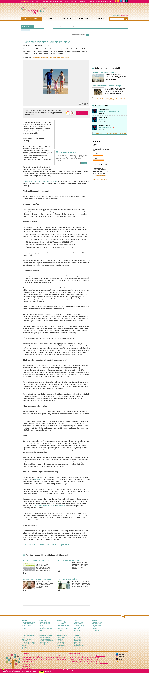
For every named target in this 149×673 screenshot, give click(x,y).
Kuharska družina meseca (64, 644)
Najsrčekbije (60, 639)
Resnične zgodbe (27, 627)
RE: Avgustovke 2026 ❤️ (106, 127)
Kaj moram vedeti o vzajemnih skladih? (37, 579)
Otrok (101, 19)
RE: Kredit (102, 119)
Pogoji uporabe (79, 644)
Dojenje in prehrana (63, 625)
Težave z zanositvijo (28, 625)
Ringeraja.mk (104, 663)
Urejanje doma (48, 27)
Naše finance (38, 27)
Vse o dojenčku (61, 622)
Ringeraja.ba (95, 657)
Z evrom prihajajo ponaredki (68, 560)
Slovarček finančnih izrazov (72, 27)
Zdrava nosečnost (44, 624)
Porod (41, 625)
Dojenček (83, 19)
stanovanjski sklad (46, 57)
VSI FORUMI (122, 133)
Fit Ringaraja (95, 630)
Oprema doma (35, 30)
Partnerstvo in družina (45, 628)
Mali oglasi (25, 647)
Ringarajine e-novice (45, 644)
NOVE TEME (98, 133)
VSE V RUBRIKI (98, 98)
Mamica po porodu (62, 627)
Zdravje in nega (79, 625)
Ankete (24, 649)
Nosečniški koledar (45, 639)
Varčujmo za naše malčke (67, 579)
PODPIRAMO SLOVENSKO (89, 27)
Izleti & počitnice (96, 624)
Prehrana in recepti (97, 622)
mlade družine (65, 57)
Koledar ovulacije (44, 637)
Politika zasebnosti (80, 645)
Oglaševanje (78, 642)
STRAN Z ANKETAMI (100, 175)
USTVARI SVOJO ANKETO (100, 179)
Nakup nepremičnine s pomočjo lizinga (106, 86)
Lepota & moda (96, 625)
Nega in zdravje (61, 624)
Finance (66, 1)
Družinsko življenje (62, 628)
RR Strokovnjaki (62, 645)
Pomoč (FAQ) (78, 640)
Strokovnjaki (44, 1)
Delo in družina (59, 27)
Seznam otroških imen (28, 642)
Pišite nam (77, 639)
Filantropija (60, 647)
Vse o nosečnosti (44, 622)
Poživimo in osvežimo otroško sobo (105, 72)
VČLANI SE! (124, 15)
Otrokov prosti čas (79, 627)
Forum (24, 637)
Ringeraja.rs (96, 661)
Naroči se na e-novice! (78, 35)
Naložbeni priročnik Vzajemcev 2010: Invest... (36, 561)
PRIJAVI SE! (116, 15)
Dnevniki (24, 640)
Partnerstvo (102, 121)
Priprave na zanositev (28, 622)
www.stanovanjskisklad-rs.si (44, 506)
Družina (76, 628)
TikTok (120, 659)
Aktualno (24, 628)
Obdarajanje (60, 640)
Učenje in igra (78, 624)
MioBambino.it (100, 656)
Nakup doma (25, 30)
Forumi (32, 1)
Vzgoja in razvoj (79, 622)
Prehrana (59, 1)
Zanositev (102, 113)
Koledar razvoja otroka (46, 640)
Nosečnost (102, 129)
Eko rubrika (95, 628)
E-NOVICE (108, 1)
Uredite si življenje (27, 624)
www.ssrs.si (38, 479)
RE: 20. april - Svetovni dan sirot (109, 111)
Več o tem (48, 672)
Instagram (121, 656)
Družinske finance (27, 27)
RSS (120, 661)
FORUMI (122, 98)
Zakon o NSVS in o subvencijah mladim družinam (40, 181)
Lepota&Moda (82, 1)
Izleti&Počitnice (74, 1)
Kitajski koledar (44, 642)
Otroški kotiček (100, 1)
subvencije (36, 57)
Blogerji (37, 1)
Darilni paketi (52, 1)
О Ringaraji (77, 637)
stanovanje (56, 57)
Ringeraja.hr (98, 659)
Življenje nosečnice (45, 627)
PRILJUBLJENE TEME (111, 133)
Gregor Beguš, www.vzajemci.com (33, 45)
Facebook (121, 654)
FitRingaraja (91, 1)
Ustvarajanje (60, 642)
